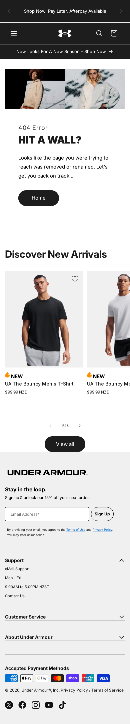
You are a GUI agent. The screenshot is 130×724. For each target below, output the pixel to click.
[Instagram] (36, 705)
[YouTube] (49, 705)
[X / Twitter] (9, 705)
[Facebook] (22, 705)
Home (39, 198)
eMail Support (17, 568)
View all (65, 444)
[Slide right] (79, 425)
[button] (99, 33)
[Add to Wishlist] (75, 279)
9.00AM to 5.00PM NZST (27, 586)
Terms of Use (75, 529)
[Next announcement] (121, 11)
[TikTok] (62, 705)
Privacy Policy (102, 529)
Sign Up (102, 513)
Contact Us (15, 595)
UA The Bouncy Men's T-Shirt (39, 384)
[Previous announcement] (9, 11)
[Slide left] (50, 425)
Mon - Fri (13, 577)
